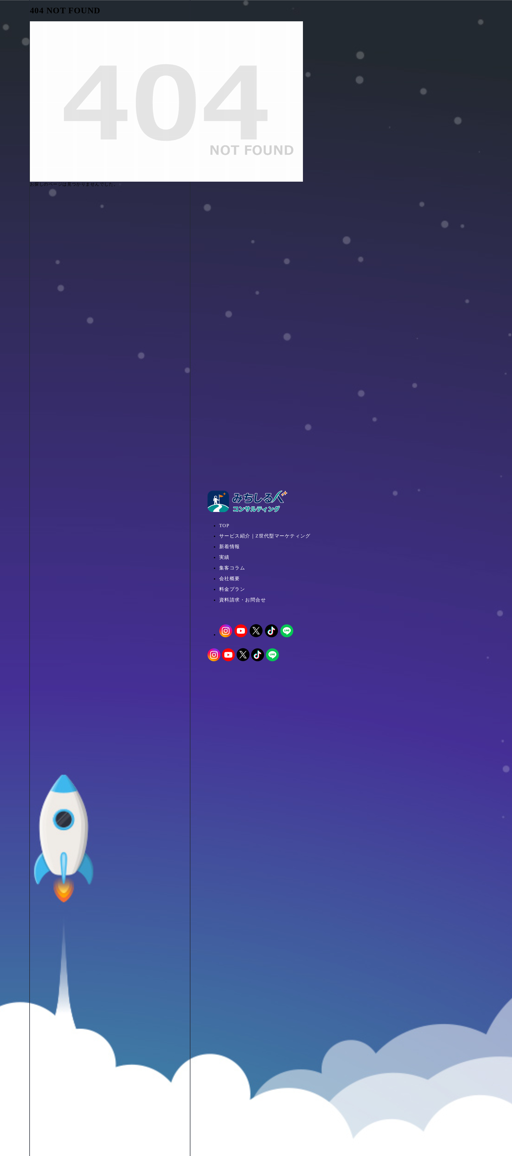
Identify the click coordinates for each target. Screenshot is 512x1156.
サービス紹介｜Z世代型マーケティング (265, 536)
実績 (224, 557)
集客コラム (232, 568)
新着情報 (229, 546)
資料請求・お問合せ (242, 600)
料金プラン (232, 589)
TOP (224, 525)
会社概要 (229, 578)
